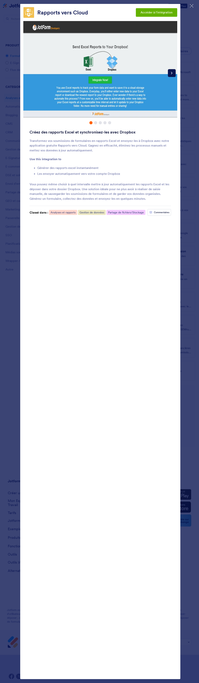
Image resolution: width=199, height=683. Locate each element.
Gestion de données (91, 212)
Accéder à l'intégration (157, 12)
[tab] (91, 122)
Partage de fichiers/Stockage (126, 212)
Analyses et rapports (63, 212)
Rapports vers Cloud (62, 12)
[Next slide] (172, 73)
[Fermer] (191, 6)
